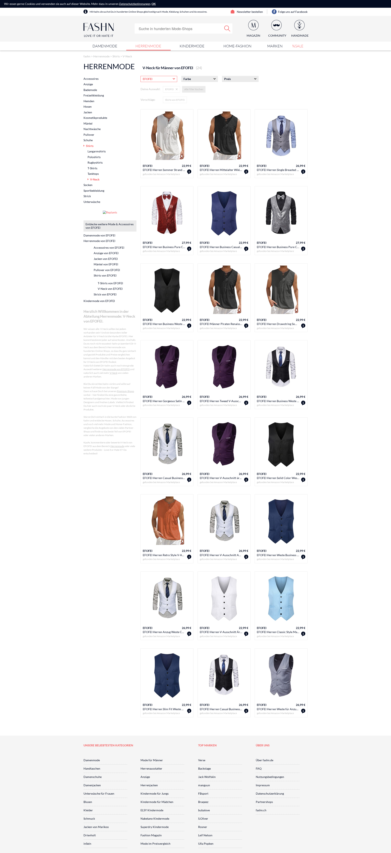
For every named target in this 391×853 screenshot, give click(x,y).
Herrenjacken (149, 785)
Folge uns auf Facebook (293, 11)
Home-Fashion (237, 46)
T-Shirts (92, 168)
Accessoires (91, 78)
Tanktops (93, 173)
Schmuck (89, 818)
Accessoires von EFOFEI (109, 247)
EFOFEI (147, 165)
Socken (87, 185)
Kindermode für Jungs (155, 793)
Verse (201, 760)
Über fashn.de (264, 760)
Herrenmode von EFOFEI (99, 241)
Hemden (88, 101)
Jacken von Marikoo (96, 827)
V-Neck (127, 56)
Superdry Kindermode (155, 827)
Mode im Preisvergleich (155, 843)
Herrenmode (148, 46)
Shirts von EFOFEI (175, 99)
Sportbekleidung (93, 190)
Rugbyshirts (95, 162)
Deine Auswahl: (150, 89)
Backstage (204, 768)
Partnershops (264, 802)
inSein (87, 843)
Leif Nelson (205, 835)
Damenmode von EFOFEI (99, 235)
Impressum (263, 785)
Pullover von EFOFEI (107, 270)
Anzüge (88, 84)
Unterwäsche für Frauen (98, 793)
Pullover (88, 134)
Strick (87, 196)
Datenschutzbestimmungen (134, 3)
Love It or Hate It (98, 35)
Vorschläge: (148, 99)
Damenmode (104, 46)
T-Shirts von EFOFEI (110, 283)
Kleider (88, 810)
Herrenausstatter (151, 768)
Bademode (90, 90)
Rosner (202, 827)
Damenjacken (92, 785)
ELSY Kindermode (152, 810)
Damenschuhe (92, 777)
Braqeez (203, 802)
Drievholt (89, 835)
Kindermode (192, 46)
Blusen (87, 802)
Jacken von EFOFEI (106, 258)
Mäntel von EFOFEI (106, 264)
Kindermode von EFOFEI (99, 301)
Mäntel (87, 123)
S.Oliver (203, 818)
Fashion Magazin (151, 835)
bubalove (204, 810)
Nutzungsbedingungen (270, 777)
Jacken (87, 112)
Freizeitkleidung (93, 95)
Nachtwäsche (92, 129)
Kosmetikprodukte (95, 117)
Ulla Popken (205, 843)
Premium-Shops (125, 391)
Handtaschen (91, 768)
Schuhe (88, 140)
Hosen (87, 106)
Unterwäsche (91, 201)
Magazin (253, 35)
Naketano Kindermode (155, 818)
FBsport (203, 793)
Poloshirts (94, 157)
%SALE (297, 46)
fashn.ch (261, 810)
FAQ (258, 768)
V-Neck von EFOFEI (110, 288)
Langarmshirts (97, 151)
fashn (86, 56)
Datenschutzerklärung (270, 793)
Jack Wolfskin (207, 777)
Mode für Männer (152, 760)
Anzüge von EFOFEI (106, 253)
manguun (204, 785)
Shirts (116, 56)
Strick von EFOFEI (105, 294)
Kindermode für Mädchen (157, 802)
